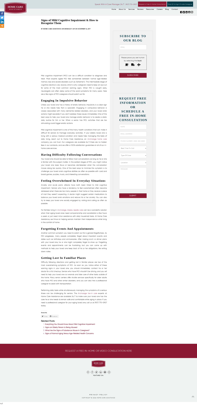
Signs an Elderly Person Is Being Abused (61, 327)
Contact (175, 9)
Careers (160, 9)
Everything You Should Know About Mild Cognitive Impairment (70, 324)
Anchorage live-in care (87, 293)
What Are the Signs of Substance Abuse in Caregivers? (67, 330)
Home (114, 9)
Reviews (140, 9)
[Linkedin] (2, 22)
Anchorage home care (97, 139)
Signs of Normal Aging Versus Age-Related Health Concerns (69, 333)
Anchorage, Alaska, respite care (70, 210)
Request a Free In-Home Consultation (152, 4)
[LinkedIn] (100, 371)
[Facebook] (2, 13)
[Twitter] (2, 17)
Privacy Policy (98, 394)
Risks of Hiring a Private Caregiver (180, 4)
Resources (150, 9)
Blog (167, 9)
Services (131, 9)
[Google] (88, 371)
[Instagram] (109, 371)
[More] (2, 26)
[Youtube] (105, 371)
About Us (122, 9)
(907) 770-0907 (131, 4)
